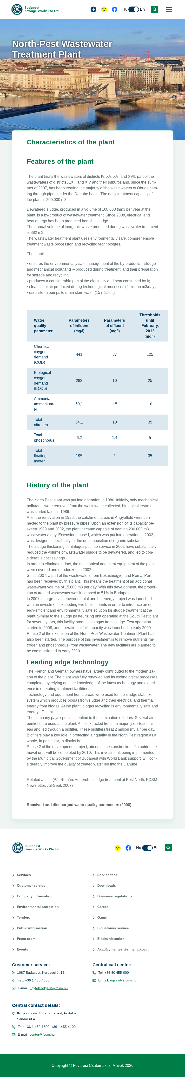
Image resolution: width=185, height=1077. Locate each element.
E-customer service (113, 928)
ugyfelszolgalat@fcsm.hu (49, 988)
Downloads (106, 885)
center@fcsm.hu (42, 1034)
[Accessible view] (104, 9)
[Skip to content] (93, 9)
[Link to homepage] (36, 9)
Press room (26, 939)
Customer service (31, 885)
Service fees (107, 875)
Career (102, 907)
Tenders (23, 917)
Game (102, 917)
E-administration (111, 939)
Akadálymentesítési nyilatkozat (123, 949)
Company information (35, 896)
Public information (32, 928)
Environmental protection (38, 907)
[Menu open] (168, 9)
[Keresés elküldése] (154, 9)
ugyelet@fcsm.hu (123, 980)
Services (24, 875)
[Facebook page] (115, 10)
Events (22, 949)
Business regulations (114, 896)
